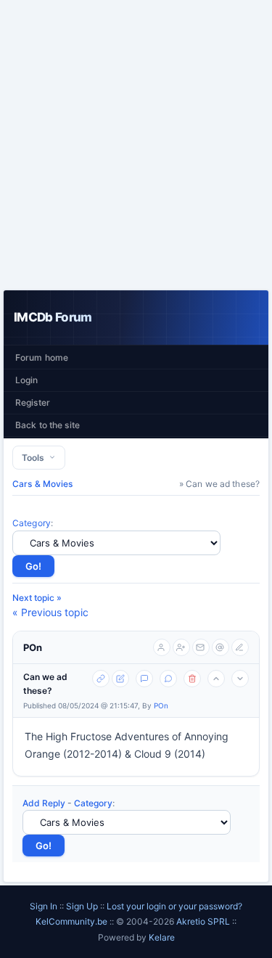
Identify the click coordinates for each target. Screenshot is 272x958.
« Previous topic (50, 612)
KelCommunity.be (73, 921)
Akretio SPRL (204, 921)
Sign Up (82, 906)
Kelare (162, 937)
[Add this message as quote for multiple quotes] (168, 678)
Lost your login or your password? (174, 906)
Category (31, 522)
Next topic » (37, 597)
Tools (35, 457)
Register (32, 402)
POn (32, 647)
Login (26, 379)
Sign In (43, 906)
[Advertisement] (136, 145)
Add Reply (43, 803)
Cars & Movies (42, 483)
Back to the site (47, 424)
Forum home (41, 357)
